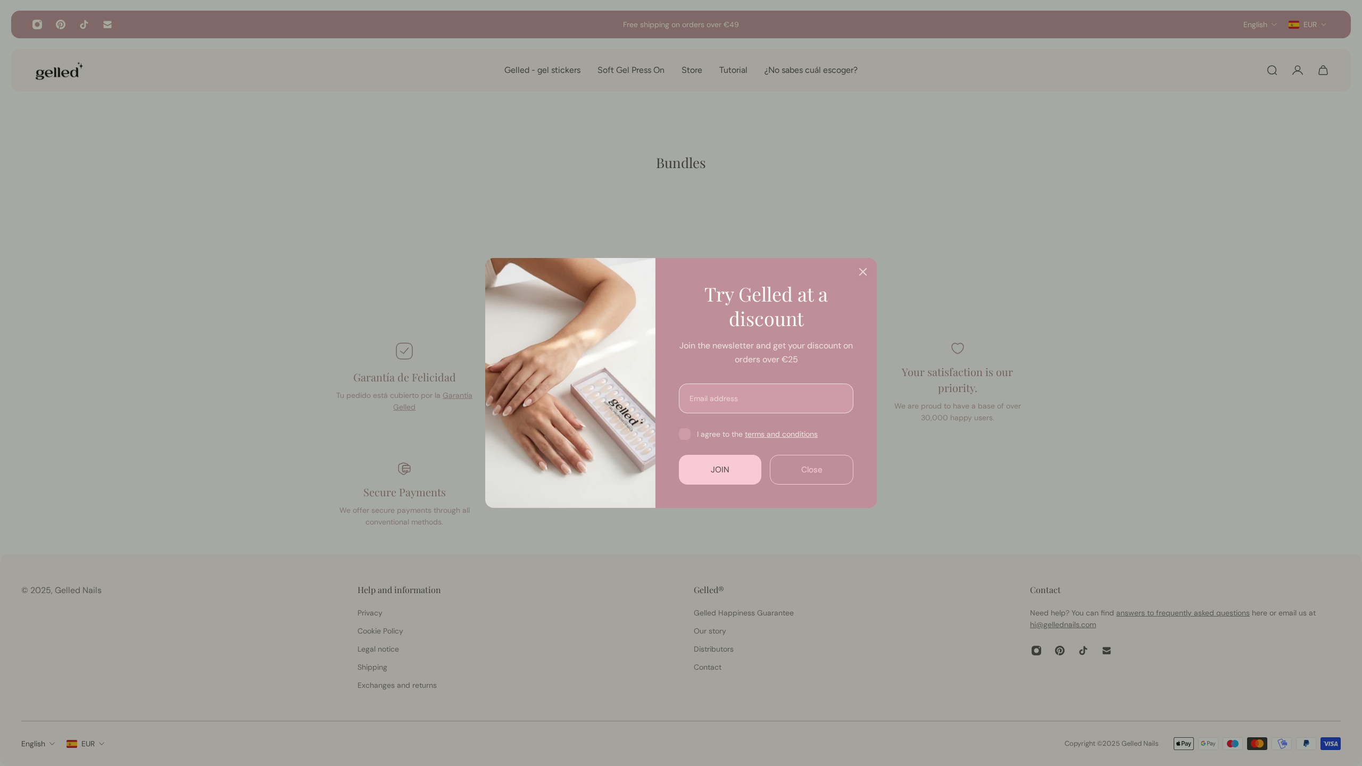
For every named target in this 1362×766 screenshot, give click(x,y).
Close (812, 469)
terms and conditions (781, 434)
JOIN (720, 469)
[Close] (863, 271)
